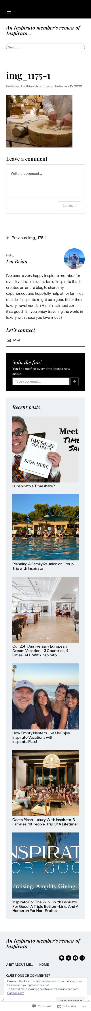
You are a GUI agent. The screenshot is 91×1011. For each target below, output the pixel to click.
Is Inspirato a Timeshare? (33, 486)
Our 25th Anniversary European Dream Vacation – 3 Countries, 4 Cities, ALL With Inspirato (40, 650)
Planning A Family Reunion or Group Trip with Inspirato (43, 566)
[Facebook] (75, 958)
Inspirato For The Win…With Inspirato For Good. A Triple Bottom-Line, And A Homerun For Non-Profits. (45, 906)
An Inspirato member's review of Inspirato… (43, 30)
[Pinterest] (61, 958)
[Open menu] (8, 12)
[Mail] (82, 958)
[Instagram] (68, 958)
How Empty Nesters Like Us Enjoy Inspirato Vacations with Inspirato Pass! (41, 737)
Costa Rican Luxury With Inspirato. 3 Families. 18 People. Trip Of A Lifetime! (45, 822)
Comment (69, 205)
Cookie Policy (15, 992)
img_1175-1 (28, 75)
